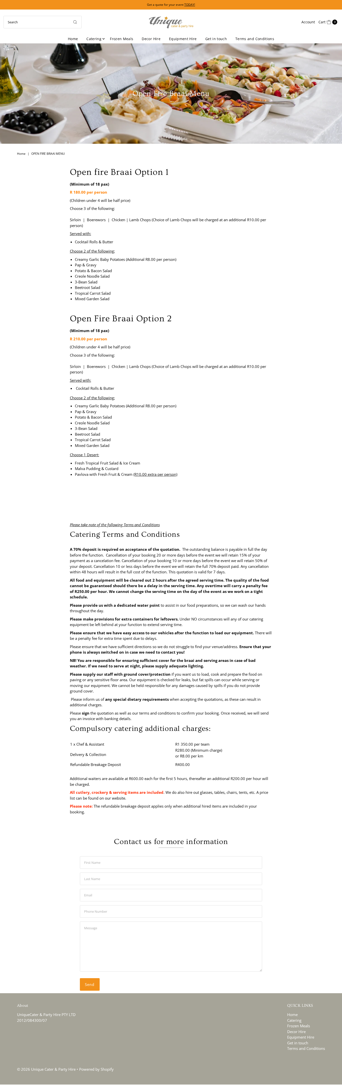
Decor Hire (151, 38)
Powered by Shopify (96, 1069)
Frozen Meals (121, 38)
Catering (93, 38)
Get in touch (216, 38)
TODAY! (189, 5)
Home (73, 38)
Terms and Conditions (254, 38)
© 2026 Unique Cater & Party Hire (46, 1069)
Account (308, 22)
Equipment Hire (183, 38)
